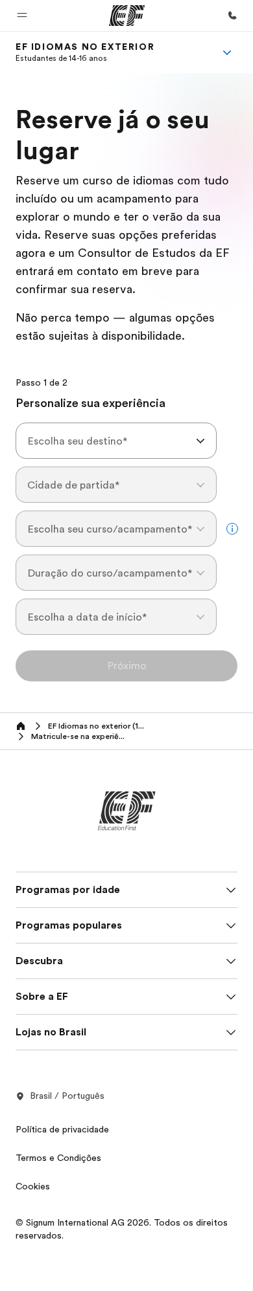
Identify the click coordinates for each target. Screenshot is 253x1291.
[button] (22, 15)
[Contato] (232, 15)
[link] (85, 52)
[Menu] (227, 52)
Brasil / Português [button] (67, 1095)
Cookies (33, 1186)
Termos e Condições (58, 1158)
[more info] (232, 529)
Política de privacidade (62, 1129)
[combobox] (116, 441)
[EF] (127, 15)
